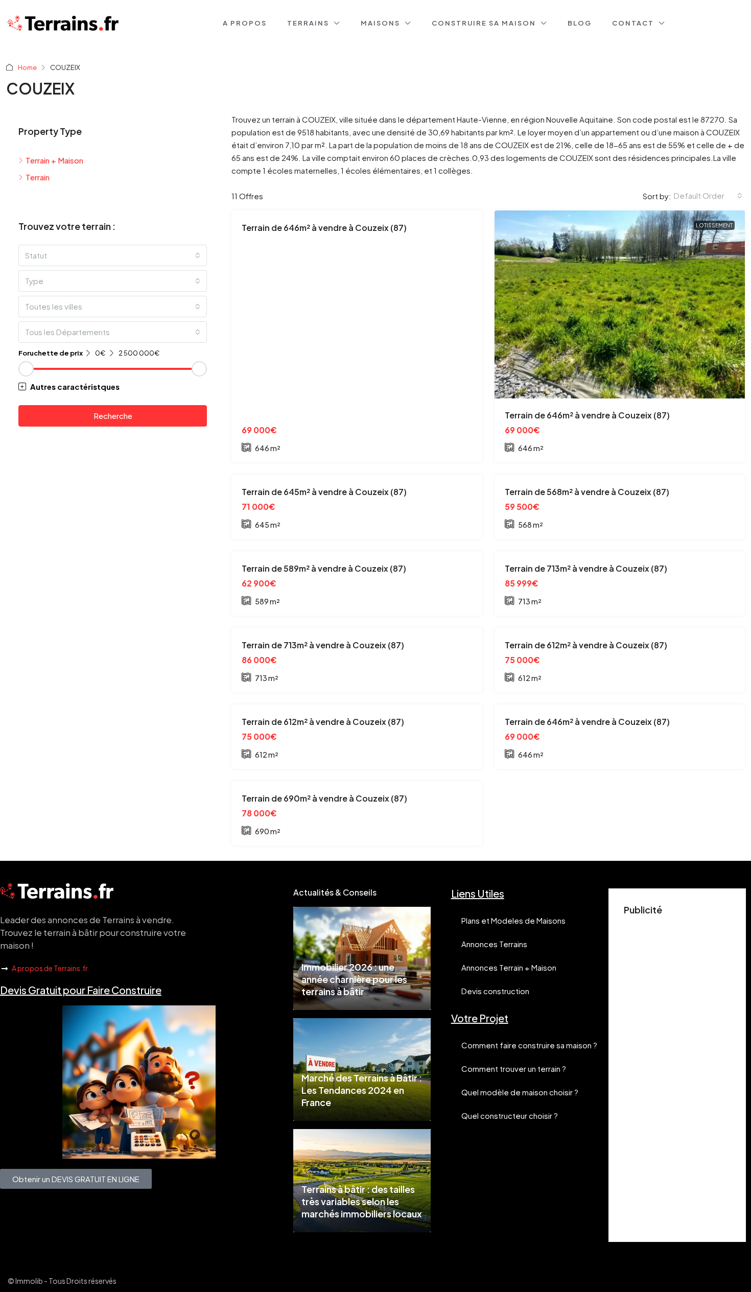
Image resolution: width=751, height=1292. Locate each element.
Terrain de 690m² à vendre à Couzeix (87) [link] (324, 798)
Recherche (112, 415)
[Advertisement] (677, 1073)
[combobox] (708, 195)
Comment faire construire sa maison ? (529, 1045)
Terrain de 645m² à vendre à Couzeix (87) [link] (324, 491)
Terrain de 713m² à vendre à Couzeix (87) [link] (586, 568)
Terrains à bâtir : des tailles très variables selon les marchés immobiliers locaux (361, 1201)
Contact (633, 23)
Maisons (380, 23)
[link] (620, 304)
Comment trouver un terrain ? (513, 1068)
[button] (112, 386)
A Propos (245, 23)
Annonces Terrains (494, 944)
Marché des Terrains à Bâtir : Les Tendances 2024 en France (361, 1090)
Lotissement (714, 225)
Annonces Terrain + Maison (508, 967)
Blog (580, 23)
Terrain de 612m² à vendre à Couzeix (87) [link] (586, 645)
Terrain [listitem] (38, 177)
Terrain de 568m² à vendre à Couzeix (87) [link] (587, 491)
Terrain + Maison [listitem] (54, 160)
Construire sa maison (484, 23)
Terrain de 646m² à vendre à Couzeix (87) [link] (324, 227)
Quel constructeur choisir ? (509, 1115)
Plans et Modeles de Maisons (513, 920)
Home (27, 67)
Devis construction (495, 991)
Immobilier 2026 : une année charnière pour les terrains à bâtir (354, 979)
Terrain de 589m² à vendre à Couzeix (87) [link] (324, 568)
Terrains (308, 23)
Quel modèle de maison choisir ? (519, 1092)
